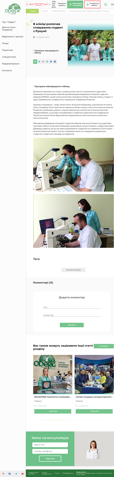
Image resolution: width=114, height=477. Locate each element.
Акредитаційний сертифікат (33, 473)
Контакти (7, 70)
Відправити (72, 325)
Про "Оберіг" (9, 22)
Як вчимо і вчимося (73, 270)
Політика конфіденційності (47, 473)
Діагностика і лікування (9, 28)
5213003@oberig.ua (68, 473)
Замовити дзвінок (81, 472)
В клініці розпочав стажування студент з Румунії (90, 11)
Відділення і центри (12, 36)
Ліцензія (57, 473)
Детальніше (53, 411)
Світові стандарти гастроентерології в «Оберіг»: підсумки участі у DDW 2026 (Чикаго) (94, 397)
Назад (33, 11)
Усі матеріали (103, 346)
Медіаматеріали (10, 64)
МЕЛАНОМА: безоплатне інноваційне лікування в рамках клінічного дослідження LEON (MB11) (52, 397)
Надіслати (50, 459)
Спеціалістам (9, 57)
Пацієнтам (7, 50)
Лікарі (5, 43)
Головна (44, 11)
